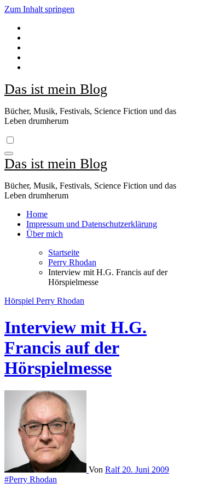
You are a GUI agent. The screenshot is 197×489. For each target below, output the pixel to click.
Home (37, 214)
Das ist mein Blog (55, 89)
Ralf (113, 469)
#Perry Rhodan (30, 479)
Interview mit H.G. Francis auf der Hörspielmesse (75, 347)
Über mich (44, 233)
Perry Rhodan (60, 300)
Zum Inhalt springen (39, 9)
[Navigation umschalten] (8, 153)
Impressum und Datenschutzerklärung (91, 224)
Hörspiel (20, 300)
